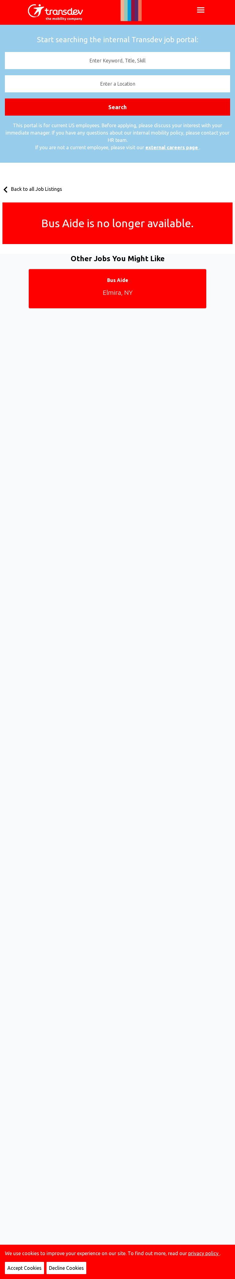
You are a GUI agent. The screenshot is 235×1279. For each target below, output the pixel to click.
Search (117, 107)
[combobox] (117, 60)
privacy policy (204, 1253)
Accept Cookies (24, 1268)
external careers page (172, 147)
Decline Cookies (66, 1268)
